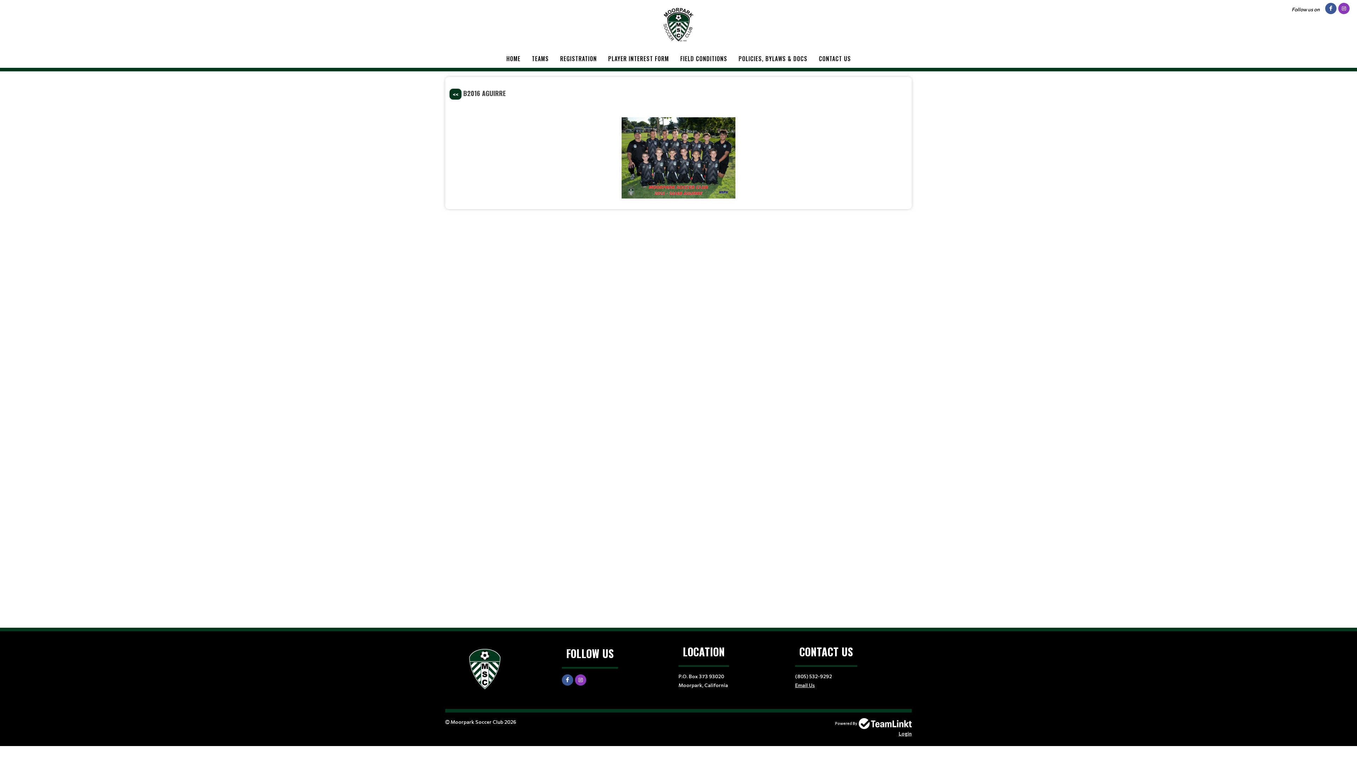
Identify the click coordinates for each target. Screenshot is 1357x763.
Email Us (805, 685)
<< (455, 94)
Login (905, 734)
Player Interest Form (638, 58)
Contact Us (835, 58)
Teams (540, 58)
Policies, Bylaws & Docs (773, 58)
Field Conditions (703, 58)
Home (513, 58)
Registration (578, 58)
